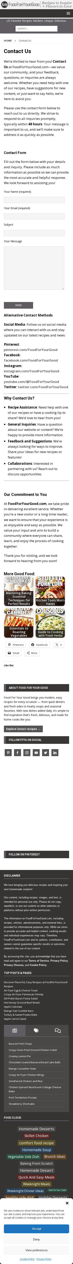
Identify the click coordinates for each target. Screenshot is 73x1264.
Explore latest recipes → (23, 729)
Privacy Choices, (14, 965)
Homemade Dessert (36, 1170)
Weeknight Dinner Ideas (25, 1190)
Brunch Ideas (54, 1156)
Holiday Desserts (53, 1197)
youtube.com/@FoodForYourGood (31, 381)
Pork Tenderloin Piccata (23, 1097)
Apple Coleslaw (13, 1006)
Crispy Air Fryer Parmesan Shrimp (23, 994)
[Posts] (15, 1030)
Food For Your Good (57, 1190)
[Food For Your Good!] (36, 7)
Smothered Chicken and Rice (26, 1081)
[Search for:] (36, 28)
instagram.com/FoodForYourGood (31, 371)
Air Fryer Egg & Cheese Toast (21, 990)
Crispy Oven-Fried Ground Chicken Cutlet (33, 1050)
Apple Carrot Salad (15, 1019)
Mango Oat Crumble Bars (18, 1011)
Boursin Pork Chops (20, 1043)
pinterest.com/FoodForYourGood (30, 349)
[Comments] (58, 1030)
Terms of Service (39, 960)
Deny (36, 1239)
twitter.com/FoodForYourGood (43, 387)
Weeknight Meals (36, 1184)
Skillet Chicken (36, 1135)
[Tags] (36, 1030)
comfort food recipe (36, 1142)
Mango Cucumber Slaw (22, 1068)
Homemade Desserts (36, 1128)
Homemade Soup (36, 1149)
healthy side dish (20, 1197)
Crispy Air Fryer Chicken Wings (26, 1075)
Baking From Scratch (36, 1163)
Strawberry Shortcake (22, 1104)
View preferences (37, 1250)
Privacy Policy (44, 1259)
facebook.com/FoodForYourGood (31, 360)
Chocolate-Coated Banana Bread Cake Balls (35, 1062)
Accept (36, 1228)
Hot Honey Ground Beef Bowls (22, 1002)
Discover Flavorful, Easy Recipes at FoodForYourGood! (36, 982)
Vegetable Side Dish (23, 1156)
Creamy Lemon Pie (20, 1056)
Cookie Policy (27, 1259)
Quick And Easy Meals (36, 1177)
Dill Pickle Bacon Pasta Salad (21, 998)
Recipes (8, 986)
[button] (67, 1203)
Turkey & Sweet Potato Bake (20, 1014)
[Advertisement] (36, 805)
